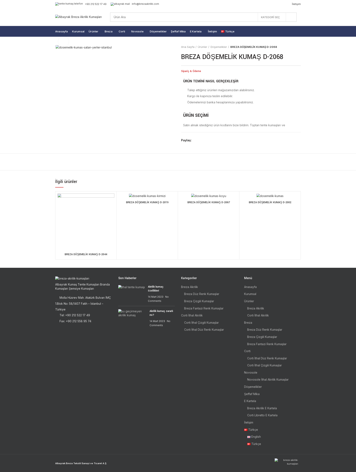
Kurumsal (250, 294)
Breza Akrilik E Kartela (262, 408)
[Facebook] (195, 140)
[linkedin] (210, 140)
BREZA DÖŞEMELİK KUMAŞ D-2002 (270, 202)
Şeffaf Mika (252, 394)
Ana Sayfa (187, 46)
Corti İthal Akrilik (192, 315)
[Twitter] (200, 140)
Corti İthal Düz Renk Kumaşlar (204, 329)
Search (291, 17)
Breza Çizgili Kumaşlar (199, 301)
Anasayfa (250, 287)
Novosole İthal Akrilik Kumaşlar (268, 379)
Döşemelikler (219, 46)
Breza (248, 322)
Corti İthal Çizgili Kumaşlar (201, 322)
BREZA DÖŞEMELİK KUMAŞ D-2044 (86, 254)
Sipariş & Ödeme (191, 71)
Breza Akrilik (189, 287)
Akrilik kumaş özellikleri (155, 289)
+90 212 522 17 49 (96, 4)
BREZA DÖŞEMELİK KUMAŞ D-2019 (147, 202)
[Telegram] (214, 140)
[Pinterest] (205, 140)
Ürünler (202, 46)
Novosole (250, 372)
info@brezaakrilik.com (145, 3)
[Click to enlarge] (63, 41)
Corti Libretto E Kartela (262, 415)
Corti (247, 351)
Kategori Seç (270, 17)
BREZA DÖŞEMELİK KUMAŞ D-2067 (208, 202)
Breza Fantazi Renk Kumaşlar (204, 308)
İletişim (248, 422)
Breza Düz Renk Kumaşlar (201, 294)
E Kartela (250, 401)
